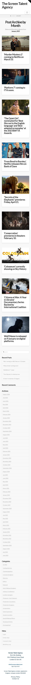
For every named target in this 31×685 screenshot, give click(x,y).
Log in (4, 634)
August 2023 (6, 512)
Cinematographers (8, 571)
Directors (5, 578)
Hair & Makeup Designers (9, 588)
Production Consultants (9, 601)
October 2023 (6, 505)
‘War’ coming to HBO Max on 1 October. (14, 361)
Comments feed (7, 641)
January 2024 (6, 495)
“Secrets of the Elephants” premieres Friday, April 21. (14, 199)
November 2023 (7, 501)
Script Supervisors (7, 611)
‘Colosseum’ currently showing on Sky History (15, 267)
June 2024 (5, 478)
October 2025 (6, 428)
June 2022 (5, 555)
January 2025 (6, 454)
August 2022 (6, 548)
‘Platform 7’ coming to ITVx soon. (14, 88)
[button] (27, 12)
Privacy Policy (15, 677)
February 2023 (6, 528)
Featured (5, 585)
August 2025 (6, 434)
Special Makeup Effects (9, 618)
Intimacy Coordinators (8, 591)
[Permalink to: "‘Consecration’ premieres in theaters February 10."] (15, 221)
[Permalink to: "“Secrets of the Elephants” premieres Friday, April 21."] (15, 185)
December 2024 (7, 458)
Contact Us (15, 679)
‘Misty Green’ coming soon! (10, 366)
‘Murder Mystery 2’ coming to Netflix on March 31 (14, 57)
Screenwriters (6, 608)
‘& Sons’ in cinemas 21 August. (11, 378)
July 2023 (5, 515)
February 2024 (6, 491)
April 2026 (5, 407)
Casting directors (7, 568)
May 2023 (5, 518)
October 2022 (6, 542)
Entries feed (6, 637)
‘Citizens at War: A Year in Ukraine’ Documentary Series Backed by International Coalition (15, 302)
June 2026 (5, 401)
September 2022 (7, 545)
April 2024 (5, 485)
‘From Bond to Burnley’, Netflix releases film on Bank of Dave (15, 164)
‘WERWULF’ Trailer (8, 370)
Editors (5, 581)
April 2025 (5, 448)
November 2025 (7, 424)
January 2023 (6, 532)
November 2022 (7, 538)
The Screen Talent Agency (14, 5)
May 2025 (5, 444)
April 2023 (5, 522)
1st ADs (5, 564)
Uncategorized (6, 625)
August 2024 (6, 471)
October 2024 (6, 465)
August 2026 (6, 394)
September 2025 (7, 431)
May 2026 (5, 404)
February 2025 (6, 451)
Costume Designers (8, 574)
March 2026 (6, 411)
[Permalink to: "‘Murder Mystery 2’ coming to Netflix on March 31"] (15, 43)
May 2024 (5, 481)
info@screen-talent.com (15, 664)
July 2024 (5, 475)
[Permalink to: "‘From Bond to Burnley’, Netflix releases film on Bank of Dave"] (15, 150)
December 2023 (7, 498)
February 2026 (6, 414)
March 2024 (6, 488)
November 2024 (7, 461)
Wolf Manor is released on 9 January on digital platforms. (15, 338)
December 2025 (7, 421)
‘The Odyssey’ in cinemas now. (11, 374)
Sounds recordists (7, 615)
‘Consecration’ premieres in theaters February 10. (14, 236)
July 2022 (5, 552)
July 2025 (5, 438)
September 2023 (7, 508)
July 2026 (5, 397)
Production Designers (8, 605)
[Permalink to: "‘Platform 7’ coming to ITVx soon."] (15, 76)
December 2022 (7, 535)
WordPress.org (7, 644)
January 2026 (6, 418)
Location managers (8, 595)
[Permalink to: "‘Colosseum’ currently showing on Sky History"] (15, 255)
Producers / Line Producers (10, 598)
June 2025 (5, 441)
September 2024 (7, 468)
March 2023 (6, 525)
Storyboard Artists (8, 621)
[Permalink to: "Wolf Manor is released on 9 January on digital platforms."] (15, 325)
